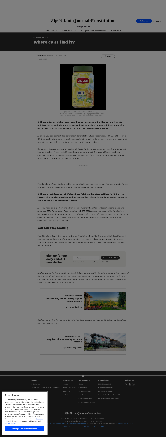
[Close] (44, 395)
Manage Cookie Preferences (24, 429)
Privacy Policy (10, 424)
